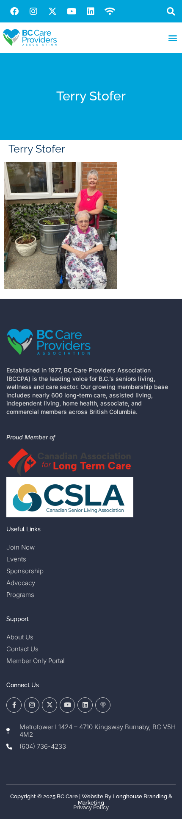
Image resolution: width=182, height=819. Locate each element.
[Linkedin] (90, 11)
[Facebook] (14, 11)
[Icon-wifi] (102, 705)
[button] (171, 11)
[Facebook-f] (14, 705)
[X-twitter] (52, 11)
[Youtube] (71, 11)
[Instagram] (33, 11)
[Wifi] (109, 11)
